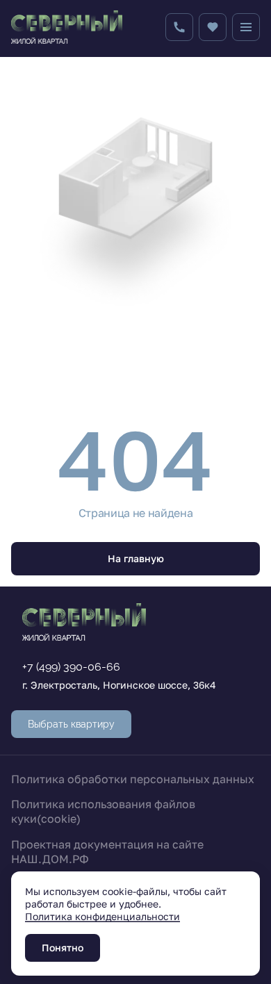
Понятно (62, 947)
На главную (136, 558)
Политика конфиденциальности (102, 916)
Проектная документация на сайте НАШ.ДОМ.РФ (107, 851)
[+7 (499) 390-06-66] (179, 27)
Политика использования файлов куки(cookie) (103, 811)
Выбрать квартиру (71, 724)
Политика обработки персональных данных (132, 779)
